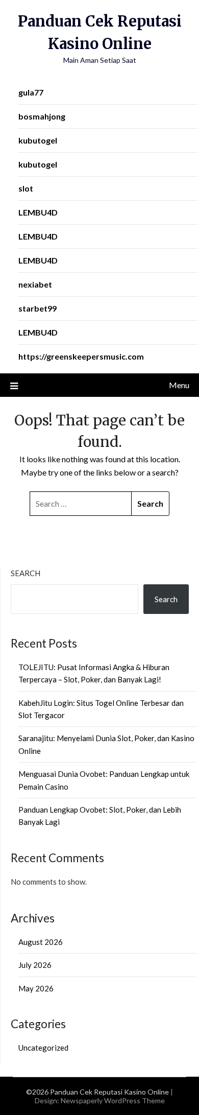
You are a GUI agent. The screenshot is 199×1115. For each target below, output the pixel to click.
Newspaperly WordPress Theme (113, 1100)
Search (25, 573)
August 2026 (40, 941)
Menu (179, 385)
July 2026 (35, 964)
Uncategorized (43, 1047)
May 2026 (36, 988)
